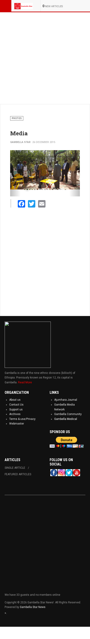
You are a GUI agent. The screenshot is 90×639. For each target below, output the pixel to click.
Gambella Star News (32, 607)
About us (15, 399)
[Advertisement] (45, 57)
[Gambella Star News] (23, 6)
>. (6, 613)
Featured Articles (18, 474)
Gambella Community (68, 414)
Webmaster (16, 423)
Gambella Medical (65, 419)
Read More (25, 382)
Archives (15, 414)
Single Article (15, 467)
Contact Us (16, 404)
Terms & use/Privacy (22, 419)
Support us (16, 409)
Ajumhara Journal (65, 399)
